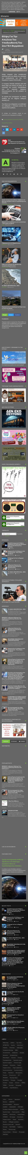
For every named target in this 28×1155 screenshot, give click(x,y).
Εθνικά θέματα (6, 1057)
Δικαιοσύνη (5, 1055)
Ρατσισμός (13, 1080)
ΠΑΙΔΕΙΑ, (16, 52)
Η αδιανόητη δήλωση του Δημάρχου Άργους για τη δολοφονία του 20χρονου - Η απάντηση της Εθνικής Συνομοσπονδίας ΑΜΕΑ (12, 1000)
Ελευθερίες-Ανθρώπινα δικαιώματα (10, 1109)
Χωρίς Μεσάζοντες (14, 1087)
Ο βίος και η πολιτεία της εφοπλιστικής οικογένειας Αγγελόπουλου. (14, 566)
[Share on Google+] (10, 129)
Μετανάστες (20, 1119)
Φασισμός (15, 1132)
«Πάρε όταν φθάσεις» (13, 801)
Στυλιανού (17, 1082)
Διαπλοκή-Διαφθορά (7, 1104)
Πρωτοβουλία (6, 1080)
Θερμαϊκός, (9, 52)
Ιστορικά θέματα (20, 1114)
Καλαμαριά (5, 1065)
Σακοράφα (19, 1080)
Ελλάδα (22, 1109)
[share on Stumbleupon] (21, 129)
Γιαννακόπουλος (6, 1052)
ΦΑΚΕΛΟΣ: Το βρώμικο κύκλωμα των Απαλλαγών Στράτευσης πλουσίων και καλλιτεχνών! (12, 619)
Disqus (11, 314)
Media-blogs (5, 1042)
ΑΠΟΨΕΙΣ (4, 287)
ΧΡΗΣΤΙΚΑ (5, 1087)
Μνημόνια (5, 1075)
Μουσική (5, 1122)
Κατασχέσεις (12, 1065)
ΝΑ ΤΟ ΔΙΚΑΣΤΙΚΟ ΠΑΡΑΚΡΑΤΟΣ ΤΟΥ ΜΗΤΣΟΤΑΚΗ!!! (15, 977)
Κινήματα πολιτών (7, 1067)
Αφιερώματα (17, 1099)
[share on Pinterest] (18, 129)
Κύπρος (4, 1072)
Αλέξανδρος (12, 1047)
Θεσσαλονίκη (12, 1114)
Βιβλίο (16, 1050)
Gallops (4, 1099)
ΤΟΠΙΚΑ (12, 31)
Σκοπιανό (5, 1082)
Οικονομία (5, 1127)
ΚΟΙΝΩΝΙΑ (5, 1117)
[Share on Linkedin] (14, 129)
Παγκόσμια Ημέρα (14, 1077)
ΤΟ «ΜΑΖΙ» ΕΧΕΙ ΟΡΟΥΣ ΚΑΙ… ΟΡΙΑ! (11, 285)
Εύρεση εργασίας (16, 1112)
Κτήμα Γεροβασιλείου (17, 1067)
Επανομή (20, 1057)
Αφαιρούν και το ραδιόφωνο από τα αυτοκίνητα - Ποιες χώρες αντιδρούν (16, 552)
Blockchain (4, 244)
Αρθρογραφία (20, 1047)
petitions (12, 1042)
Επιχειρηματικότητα (7, 1060)
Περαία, (20, 52)
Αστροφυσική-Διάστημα (7, 204)
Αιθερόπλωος (20, 1045)
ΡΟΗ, (22, 52)
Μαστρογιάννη (19, 1072)
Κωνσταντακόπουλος (7, 1070)
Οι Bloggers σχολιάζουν (14, 1122)
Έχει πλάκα (19, 1042)
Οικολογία (18, 1124)
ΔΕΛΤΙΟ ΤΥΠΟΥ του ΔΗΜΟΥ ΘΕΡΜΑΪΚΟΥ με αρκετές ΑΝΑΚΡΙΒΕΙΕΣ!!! (14, 1009)
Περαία (5, 31)
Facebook (17, 314)
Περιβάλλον (20, 1127)
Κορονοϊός (18, 30)
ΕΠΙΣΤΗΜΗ (20, 1107)
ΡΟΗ (8, 31)
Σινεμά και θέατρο (7, 1132)
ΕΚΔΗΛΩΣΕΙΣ (12, 1107)
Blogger (5, 314)
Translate (7, 535)
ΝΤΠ (19, 1075)
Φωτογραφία (18, 1085)
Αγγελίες (13, 1045)
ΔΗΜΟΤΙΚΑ (11, 1101)
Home (4, 30)
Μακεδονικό (11, 1072)
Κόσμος (14, 1119)
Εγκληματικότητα (13, 1055)
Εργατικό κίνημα (6, 1112)
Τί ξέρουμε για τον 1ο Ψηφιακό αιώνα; (11, 243)
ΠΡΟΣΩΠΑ (5, 1077)
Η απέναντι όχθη (17, 1062)
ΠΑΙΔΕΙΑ (23, 30)
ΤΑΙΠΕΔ (23, 1082)
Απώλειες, (5, 52)
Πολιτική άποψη (12, 1129)
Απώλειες (8, 30)
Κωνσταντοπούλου (18, 1070)
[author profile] (3, 51)
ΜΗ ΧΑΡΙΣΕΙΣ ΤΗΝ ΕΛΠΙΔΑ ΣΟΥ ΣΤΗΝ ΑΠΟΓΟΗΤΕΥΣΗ (15, 639)
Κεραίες (19, 1065)
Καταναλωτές (20, 1117)
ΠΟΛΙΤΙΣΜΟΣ (12, 1127)
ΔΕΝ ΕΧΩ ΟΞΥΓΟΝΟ (13, 810)
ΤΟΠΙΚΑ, (3, 53)
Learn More (12, 11)
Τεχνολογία (11, 1085)
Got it (18, 11)
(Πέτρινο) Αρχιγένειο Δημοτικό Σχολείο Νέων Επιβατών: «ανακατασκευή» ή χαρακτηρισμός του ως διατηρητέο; (16, 985)
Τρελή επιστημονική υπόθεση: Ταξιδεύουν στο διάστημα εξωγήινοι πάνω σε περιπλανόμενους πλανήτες (14, 201)
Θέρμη (23, 1112)
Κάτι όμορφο (12, 1117)
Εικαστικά (13, 1057)
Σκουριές (11, 1082)
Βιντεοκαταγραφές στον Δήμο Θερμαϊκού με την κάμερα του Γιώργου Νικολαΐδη (16, 709)
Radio (3, 224)
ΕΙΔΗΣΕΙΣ (5, 1107)
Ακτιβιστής (5, 1047)
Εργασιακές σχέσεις (17, 1060)
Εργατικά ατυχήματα (7, 1062)
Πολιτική (4, 1129)
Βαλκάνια (5, 1101)
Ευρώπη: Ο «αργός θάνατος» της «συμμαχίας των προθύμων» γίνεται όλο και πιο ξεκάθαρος (17, 687)
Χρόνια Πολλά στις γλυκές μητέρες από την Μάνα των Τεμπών (15, 1022)
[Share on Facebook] (3, 129)
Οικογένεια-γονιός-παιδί (8, 1124)
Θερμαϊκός (13, 30)
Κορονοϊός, (13, 52)
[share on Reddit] (3, 133)
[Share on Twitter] (7, 129)
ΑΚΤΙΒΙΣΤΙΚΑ (6, 1045)
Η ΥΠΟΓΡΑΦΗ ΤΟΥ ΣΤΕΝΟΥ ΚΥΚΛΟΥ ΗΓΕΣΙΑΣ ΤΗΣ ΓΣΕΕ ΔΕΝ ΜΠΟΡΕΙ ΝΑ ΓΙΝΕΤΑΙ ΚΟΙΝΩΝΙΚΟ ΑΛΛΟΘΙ (17, 698)
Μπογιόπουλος (12, 1075)
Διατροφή (22, 1052)
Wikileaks (10, 1099)
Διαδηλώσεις (15, 1052)
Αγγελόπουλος (5, 267)
